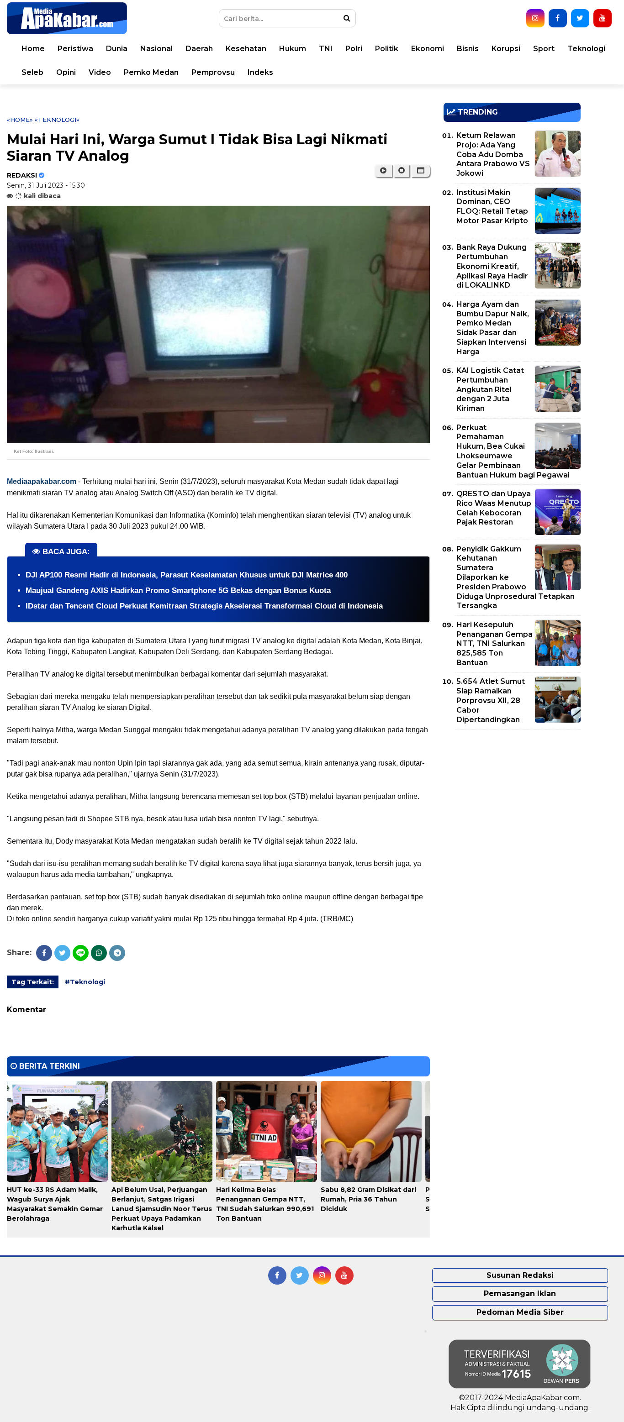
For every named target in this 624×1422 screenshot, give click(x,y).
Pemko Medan (151, 72)
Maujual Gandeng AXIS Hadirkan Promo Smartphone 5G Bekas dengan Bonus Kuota (178, 590)
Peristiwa (75, 48)
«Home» (20, 119)
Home (33, 48)
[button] (420, 170)
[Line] (81, 953)
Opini (66, 72)
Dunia (116, 48)
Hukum (292, 48)
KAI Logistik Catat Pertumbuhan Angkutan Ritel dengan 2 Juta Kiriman (490, 389)
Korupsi (506, 48)
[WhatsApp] (99, 953)
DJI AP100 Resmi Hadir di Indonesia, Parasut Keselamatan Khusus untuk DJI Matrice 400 (187, 575)
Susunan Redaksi (520, 1275)
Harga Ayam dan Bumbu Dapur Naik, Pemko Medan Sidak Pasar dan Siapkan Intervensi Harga (492, 328)
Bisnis (468, 48)
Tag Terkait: (32, 982)
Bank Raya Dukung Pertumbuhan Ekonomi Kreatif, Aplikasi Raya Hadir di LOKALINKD (492, 266)
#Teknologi (85, 982)
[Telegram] (117, 953)
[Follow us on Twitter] (580, 18)
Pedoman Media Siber (520, 1312)
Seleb (32, 72)
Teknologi (586, 48)
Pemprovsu (213, 72)
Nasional (156, 48)
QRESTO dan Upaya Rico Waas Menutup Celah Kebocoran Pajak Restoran (493, 507)
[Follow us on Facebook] (558, 18)
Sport (544, 48)
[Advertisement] (512, 800)
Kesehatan (246, 48)
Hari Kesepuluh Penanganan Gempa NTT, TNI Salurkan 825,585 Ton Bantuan (494, 643)
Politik (386, 48)
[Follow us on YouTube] (602, 18)
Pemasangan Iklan (520, 1293)
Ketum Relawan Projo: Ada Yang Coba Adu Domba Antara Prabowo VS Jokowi (493, 154)
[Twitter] (62, 953)
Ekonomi (427, 48)
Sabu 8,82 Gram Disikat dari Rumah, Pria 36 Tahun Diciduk (368, 1199)
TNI (326, 48)
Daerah (199, 48)
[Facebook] (44, 953)
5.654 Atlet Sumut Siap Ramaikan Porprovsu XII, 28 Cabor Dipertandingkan (490, 700)
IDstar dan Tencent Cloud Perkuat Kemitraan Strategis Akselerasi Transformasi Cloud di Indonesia (204, 606)
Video (100, 72)
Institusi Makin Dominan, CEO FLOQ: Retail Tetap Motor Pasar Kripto (492, 206)
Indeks (260, 72)
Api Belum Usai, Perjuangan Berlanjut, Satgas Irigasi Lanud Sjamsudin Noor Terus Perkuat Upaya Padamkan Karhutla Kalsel (161, 1209)
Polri (353, 48)
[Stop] (401, 170)
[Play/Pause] (383, 170)
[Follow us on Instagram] (535, 18)
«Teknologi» (57, 119)
